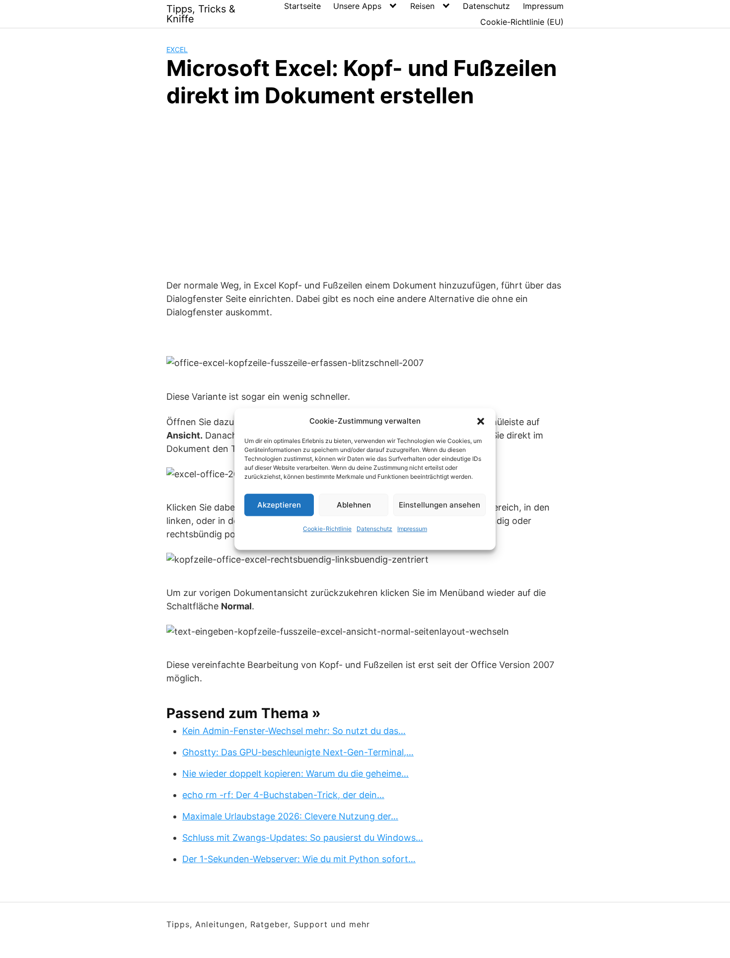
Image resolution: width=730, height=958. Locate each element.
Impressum (412, 528)
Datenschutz (374, 528)
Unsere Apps (357, 6)
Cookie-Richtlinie (327, 528)
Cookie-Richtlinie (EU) (522, 22)
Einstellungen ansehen (439, 505)
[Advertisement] (365, 191)
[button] (481, 421)
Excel (177, 49)
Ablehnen (354, 505)
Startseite (302, 6)
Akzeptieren (279, 505)
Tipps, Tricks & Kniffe (200, 14)
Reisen (422, 6)
